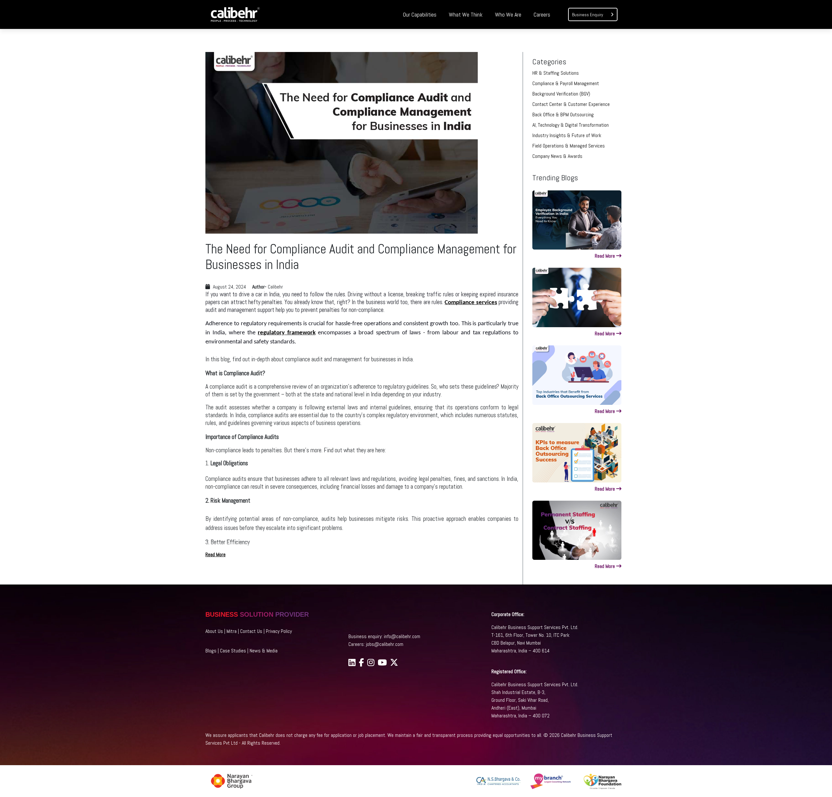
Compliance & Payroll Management (565, 83)
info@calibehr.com (402, 636)
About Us (214, 631)
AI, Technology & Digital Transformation (570, 125)
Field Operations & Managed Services (568, 145)
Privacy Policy (279, 631)
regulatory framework (287, 333)
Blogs (210, 650)
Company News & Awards (557, 156)
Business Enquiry (588, 15)
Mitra (232, 631)
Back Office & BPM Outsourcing (563, 114)
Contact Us (251, 631)
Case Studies (233, 650)
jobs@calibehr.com (384, 644)
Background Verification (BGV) (561, 93)
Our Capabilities (419, 14)
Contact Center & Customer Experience (571, 104)
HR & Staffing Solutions (555, 73)
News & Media (264, 650)
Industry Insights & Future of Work (566, 135)
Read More (215, 554)
